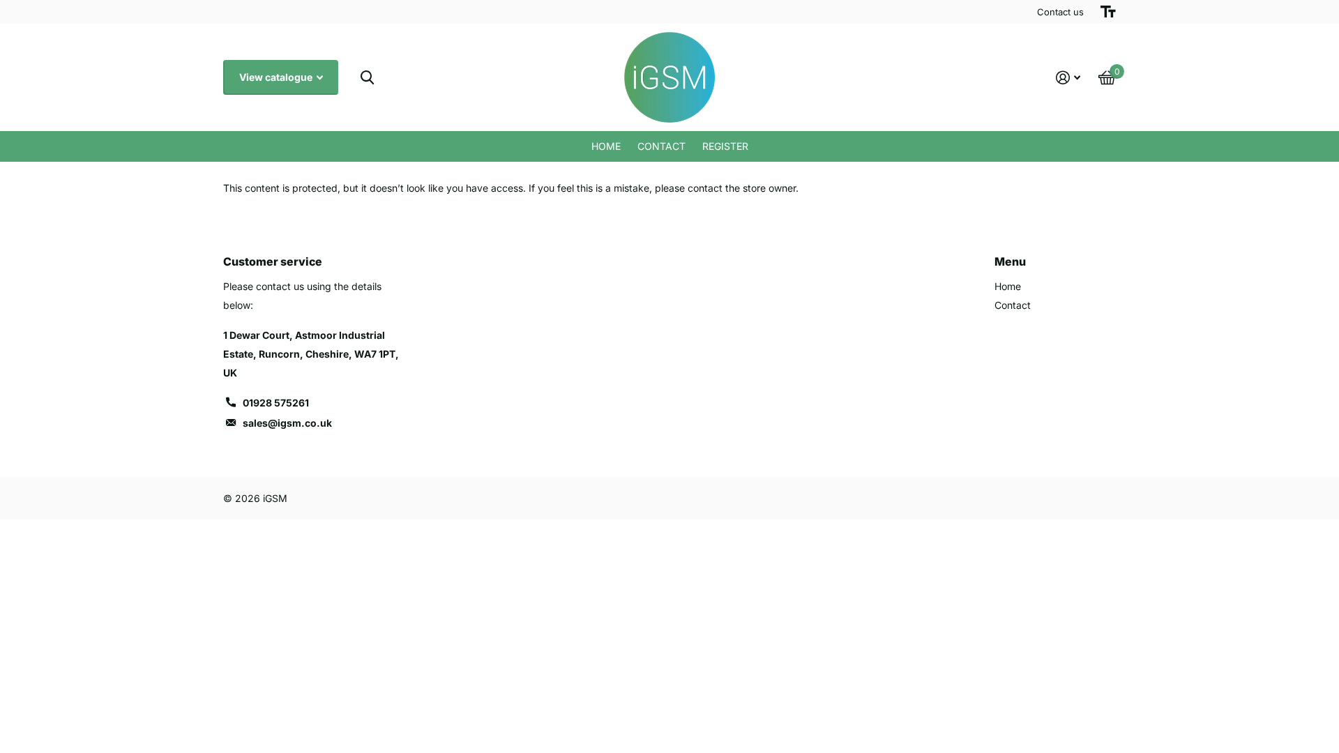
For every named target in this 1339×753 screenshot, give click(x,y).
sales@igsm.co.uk (287, 423)
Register (725, 146)
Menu (1010, 261)
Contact (661, 146)
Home (606, 146)
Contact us (1060, 11)
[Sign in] (1068, 77)
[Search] (367, 77)
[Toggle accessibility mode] (1108, 12)
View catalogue (277, 77)
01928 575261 (276, 403)
